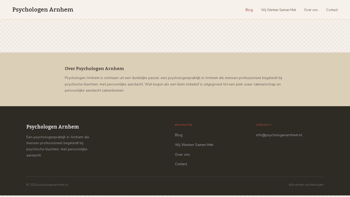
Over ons (311, 10)
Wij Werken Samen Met (278, 10)
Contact (332, 10)
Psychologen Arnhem (42, 9)
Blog (249, 10)
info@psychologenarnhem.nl (279, 135)
